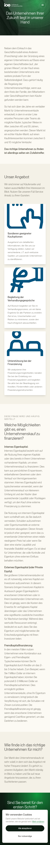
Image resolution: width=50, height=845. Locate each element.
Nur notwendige (25, 836)
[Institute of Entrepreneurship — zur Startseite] (13, 5)
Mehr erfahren (38, 821)
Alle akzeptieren (25, 828)
